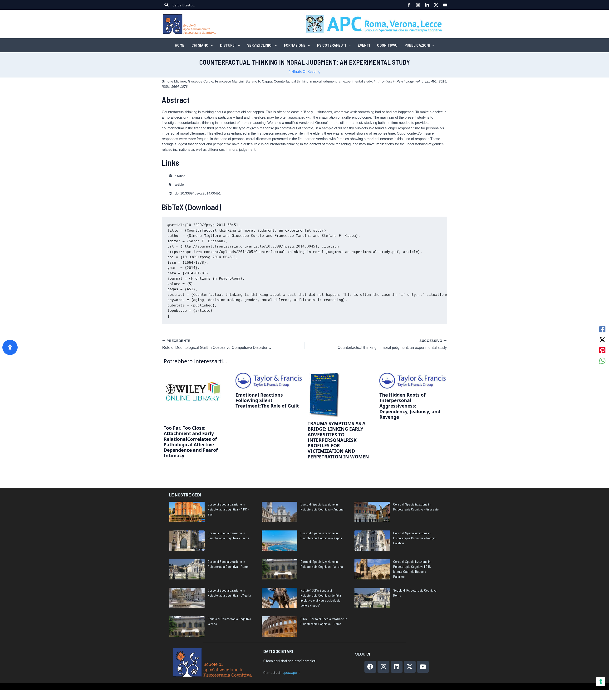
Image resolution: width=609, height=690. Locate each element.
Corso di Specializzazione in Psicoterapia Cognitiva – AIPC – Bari (228, 509)
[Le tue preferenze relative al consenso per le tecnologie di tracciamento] (600, 681)
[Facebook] (409, 5)
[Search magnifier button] (166, 4)
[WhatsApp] (602, 361)
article (179, 184)
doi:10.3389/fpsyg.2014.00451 (198, 193)
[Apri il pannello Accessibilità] (10, 347)
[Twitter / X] (602, 340)
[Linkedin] (427, 5)
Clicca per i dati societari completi (289, 661)
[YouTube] (445, 5)
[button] (210, 45)
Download (203, 207)
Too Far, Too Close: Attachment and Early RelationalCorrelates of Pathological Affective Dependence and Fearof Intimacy (191, 442)
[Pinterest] (602, 350)
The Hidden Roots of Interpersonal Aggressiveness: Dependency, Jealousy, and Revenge (409, 406)
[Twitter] (436, 5)
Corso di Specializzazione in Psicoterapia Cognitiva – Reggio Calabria (414, 538)
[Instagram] (418, 5)
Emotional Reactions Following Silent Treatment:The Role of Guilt (267, 400)
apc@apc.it (291, 672)
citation (180, 176)
